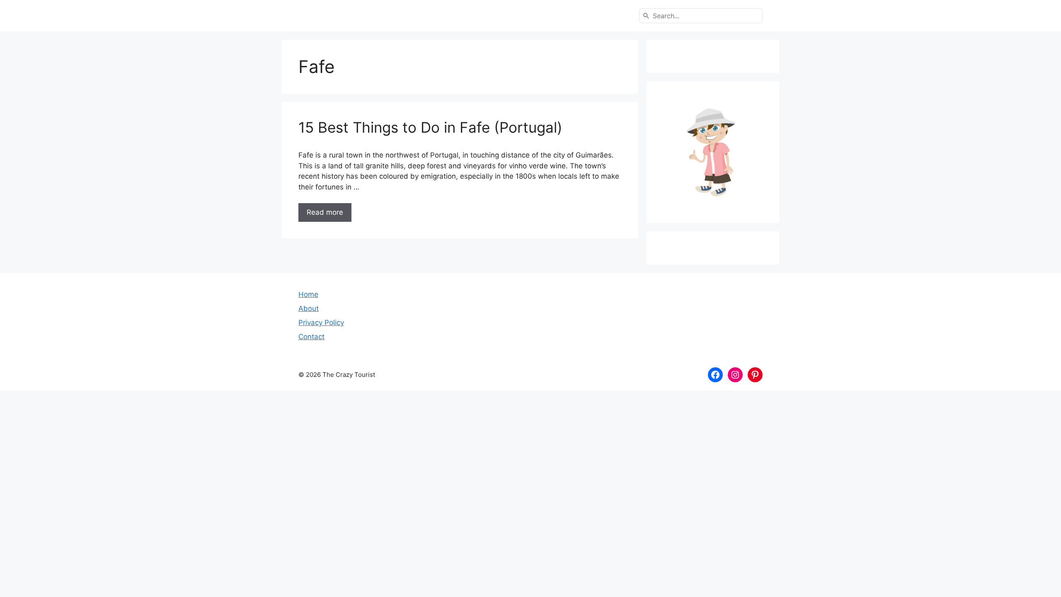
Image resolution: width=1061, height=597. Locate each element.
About (308, 308)
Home (308, 294)
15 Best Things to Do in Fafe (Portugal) (430, 127)
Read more (325, 212)
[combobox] (701, 15)
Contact (311, 336)
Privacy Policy (321, 322)
